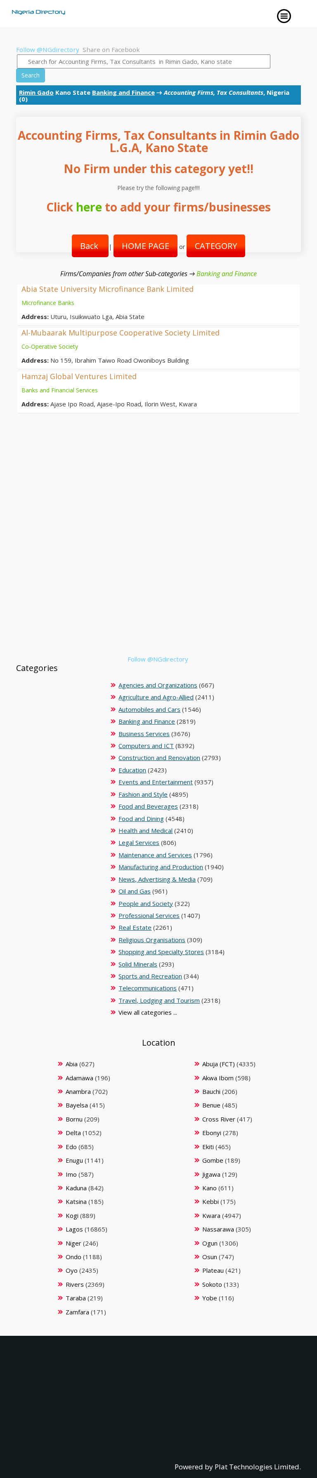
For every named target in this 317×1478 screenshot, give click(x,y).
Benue (211, 1105)
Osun (209, 1257)
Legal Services (138, 842)
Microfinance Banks (47, 303)
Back (90, 245)
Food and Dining (141, 818)
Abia (72, 1064)
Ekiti (208, 1147)
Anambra (78, 1091)
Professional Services (149, 915)
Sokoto (212, 1284)
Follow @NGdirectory (47, 49)
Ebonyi (211, 1132)
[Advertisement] (155, 597)
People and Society (145, 903)
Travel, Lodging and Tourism (159, 1000)
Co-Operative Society (49, 346)
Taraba (76, 1298)
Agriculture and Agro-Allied (156, 697)
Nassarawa (218, 1229)
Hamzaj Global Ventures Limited (79, 376)
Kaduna (76, 1188)
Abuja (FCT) (218, 1064)
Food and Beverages (148, 806)
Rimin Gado (36, 92)
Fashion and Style (143, 794)
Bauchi (211, 1091)
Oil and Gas (134, 891)
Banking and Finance (123, 92)
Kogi (72, 1215)
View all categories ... (147, 1012)
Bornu (74, 1119)
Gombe (212, 1160)
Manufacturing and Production (160, 867)
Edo (71, 1147)
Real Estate (134, 927)
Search (30, 75)
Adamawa (79, 1078)
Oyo (72, 1270)
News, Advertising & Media (157, 879)
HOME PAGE (145, 245)
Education (132, 770)
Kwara (211, 1215)
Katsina (76, 1201)
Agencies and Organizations (157, 685)
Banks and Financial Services (59, 390)
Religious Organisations (151, 940)
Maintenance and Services (155, 855)
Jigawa (211, 1174)
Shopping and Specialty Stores (161, 952)
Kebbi (210, 1201)
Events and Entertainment (155, 782)
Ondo (73, 1257)
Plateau (213, 1270)
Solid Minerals (137, 964)
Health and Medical (145, 830)
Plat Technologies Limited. (258, 1466)
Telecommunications (147, 988)
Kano (209, 1188)
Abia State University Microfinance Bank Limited (107, 289)
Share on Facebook (111, 49)
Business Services (144, 734)
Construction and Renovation (159, 757)
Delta (73, 1132)
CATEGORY (216, 245)
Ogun (210, 1243)
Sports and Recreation (150, 976)
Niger (73, 1243)
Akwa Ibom (218, 1078)
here (89, 207)
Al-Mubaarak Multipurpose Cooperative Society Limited (120, 333)
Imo (71, 1174)
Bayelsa (77, 1105)
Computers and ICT (146, 745)
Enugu (74, 1160)
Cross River (218, 1119)
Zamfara (77, 1312)
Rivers (75, 1284)
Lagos (74, 1229)
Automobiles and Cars (149, 709)
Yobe (209, 1298)
